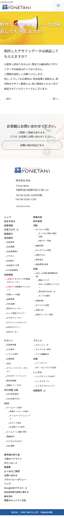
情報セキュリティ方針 (15, 500)
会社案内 (8, 237)
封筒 (35, 268)
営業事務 (10, 299)
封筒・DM (40, 309)
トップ (7, 217)
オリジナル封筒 (42, 305)
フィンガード (41, 362)
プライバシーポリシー (15, 479)
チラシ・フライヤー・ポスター (17, 370)
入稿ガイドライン (13, 458)
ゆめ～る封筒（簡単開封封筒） (47, 275)
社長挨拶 (10, 242)
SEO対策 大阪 (11, 390)
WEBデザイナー (13, 327)
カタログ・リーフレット (16, 375)
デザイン (8, 340)
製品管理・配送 (42, 264)
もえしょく (40, 344)
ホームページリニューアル (20, 417)
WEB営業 (11, 303)
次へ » (56, 99)
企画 (35, 358)
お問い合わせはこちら (32, 145)
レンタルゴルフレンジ (45, 385)
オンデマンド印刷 (43, 250)
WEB (6, 403)
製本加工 (39, 259)
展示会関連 (11, 380)
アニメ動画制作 (42, 354)
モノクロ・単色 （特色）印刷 (48, 235)
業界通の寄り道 (12, 454)
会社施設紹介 (12, 251)
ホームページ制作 (14, 407)
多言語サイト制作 (17, 426)
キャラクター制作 (43, 349)
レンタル (37, 372)
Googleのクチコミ (14, 487)
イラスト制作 (12, 354)
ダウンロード (10, 463)
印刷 (35, 225)
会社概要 (10, 246)
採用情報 (8, 274)
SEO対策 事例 (12, 394)
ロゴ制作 (10, 349)
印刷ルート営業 (13, 294)
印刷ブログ (40, 254)
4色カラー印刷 (45, 240)
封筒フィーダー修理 (44, 314)
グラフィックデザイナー (17, 322)
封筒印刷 (39, 300)
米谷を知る (9, 221)
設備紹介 (8, 233)
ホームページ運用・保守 (17, 431)
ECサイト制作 (15, 422)
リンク (7, 483)
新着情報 (8, 225)
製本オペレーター (14, 308)
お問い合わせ (10, 475)
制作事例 (37, 221)
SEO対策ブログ (13, 398)
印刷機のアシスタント (18, 288)
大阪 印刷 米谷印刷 (23, 206)
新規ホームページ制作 (19, 411)
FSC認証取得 (12, 270)
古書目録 (10, 358)
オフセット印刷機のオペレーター (18, 280)
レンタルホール (42, 381)
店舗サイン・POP (14, 385)
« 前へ (8, 99)
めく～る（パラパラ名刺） (46, 367)
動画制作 (10, 436)
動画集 (7, 467)
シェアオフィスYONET (45, 376)
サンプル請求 (44, 295)
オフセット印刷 (42, 229)
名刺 (9, 363)
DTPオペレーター (14, 317)
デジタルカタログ (14, 441)
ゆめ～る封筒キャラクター (49, 286)
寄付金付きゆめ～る (47, 291)
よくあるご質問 (12, 471)
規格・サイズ (44, 280)
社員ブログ (9, 229)
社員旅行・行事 (13, 265)
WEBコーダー (12, 331)
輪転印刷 (39, 245)
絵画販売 (37, 390)
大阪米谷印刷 (46, 512)
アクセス (10, 256)
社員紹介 (10, 260)
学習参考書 (11, 344)
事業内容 (37, 217)
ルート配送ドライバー (16, 313)
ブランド (37, 340)
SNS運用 (10, 445)
